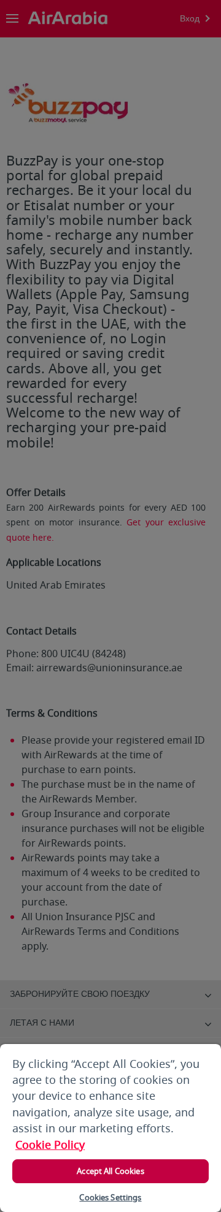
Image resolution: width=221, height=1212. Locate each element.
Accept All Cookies (110, 1171)
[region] (110, 1128)
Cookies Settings (110, 1197)
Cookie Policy (50, 1145)
